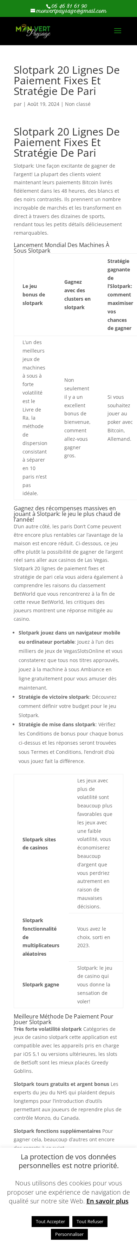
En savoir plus (107, 1201)
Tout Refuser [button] (90, 1221)
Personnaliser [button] (69, 1234)
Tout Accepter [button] (50, 1221)
